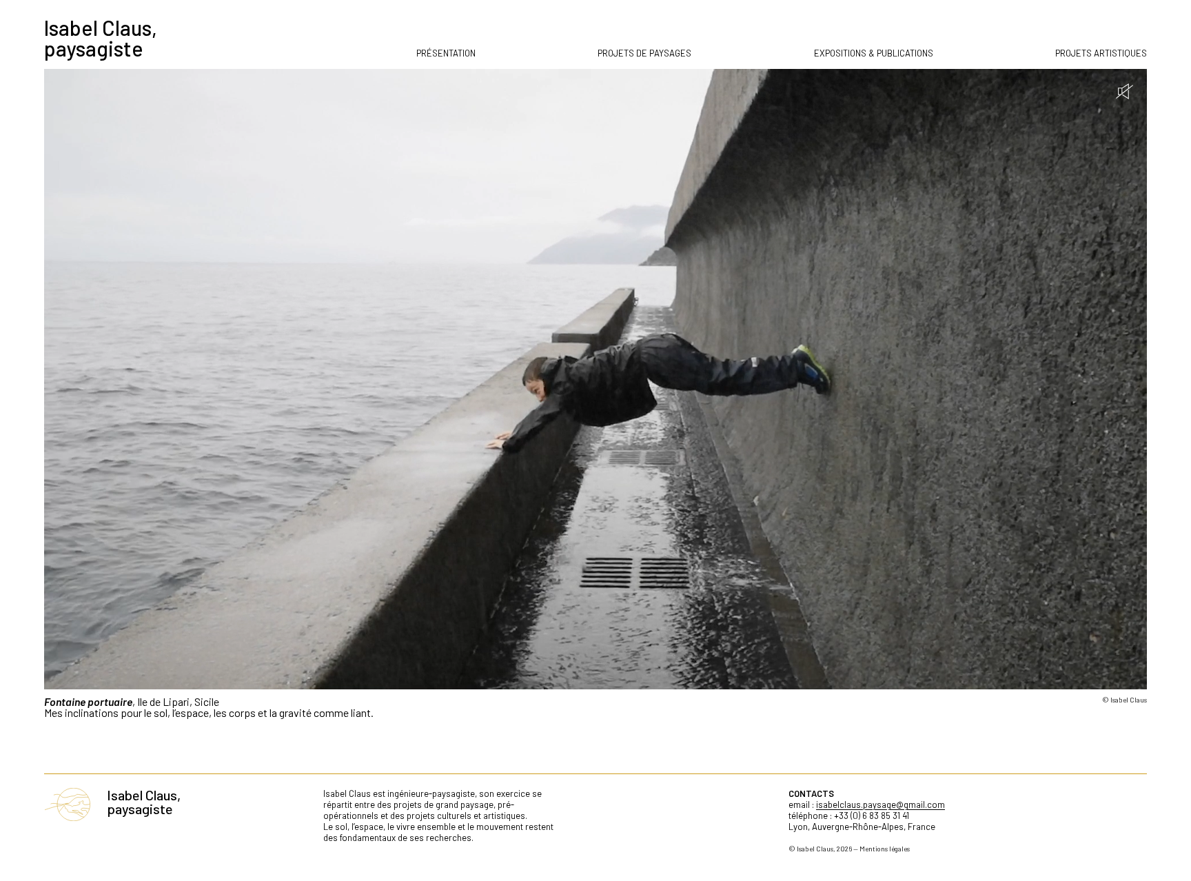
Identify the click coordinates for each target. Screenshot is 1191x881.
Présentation (446, 53)
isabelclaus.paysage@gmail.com (880, 804)
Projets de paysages (644, 53)
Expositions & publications (873, 53)
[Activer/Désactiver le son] (1124, 91)
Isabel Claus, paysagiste (100, 38)
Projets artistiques (1101, 53)
